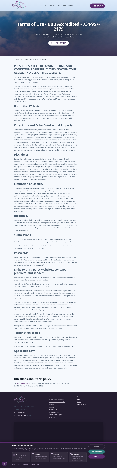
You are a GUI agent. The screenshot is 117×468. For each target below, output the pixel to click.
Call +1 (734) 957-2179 (58, 43)
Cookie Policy (25, 464)
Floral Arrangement (54, 412)
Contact (70, 6)
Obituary (51, 404)
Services (52, 6)
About (64, 6)
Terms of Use (35, 464)
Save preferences (97, 451)
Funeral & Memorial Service (57, 402)
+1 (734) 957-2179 (23, 383)
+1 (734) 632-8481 (20, 415)
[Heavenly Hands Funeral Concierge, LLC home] (19, 5)
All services (52, 417)
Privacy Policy (16, 464)
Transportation (53, 409)
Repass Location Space (55, 414)
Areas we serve (81, 404)
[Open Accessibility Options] (4, 464)
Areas (58, 6)
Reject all (96, 446)
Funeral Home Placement (56, 399)
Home (45, 6)
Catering (51, 407)
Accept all (97, 456)
